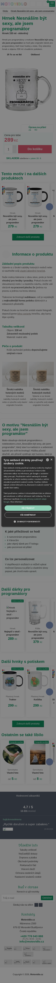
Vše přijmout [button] (28, 508)
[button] (28, 521)
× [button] (51, 460)
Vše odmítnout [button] (28, 515)
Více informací (16, 502)
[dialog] (28, 491)
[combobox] (47, 459)
